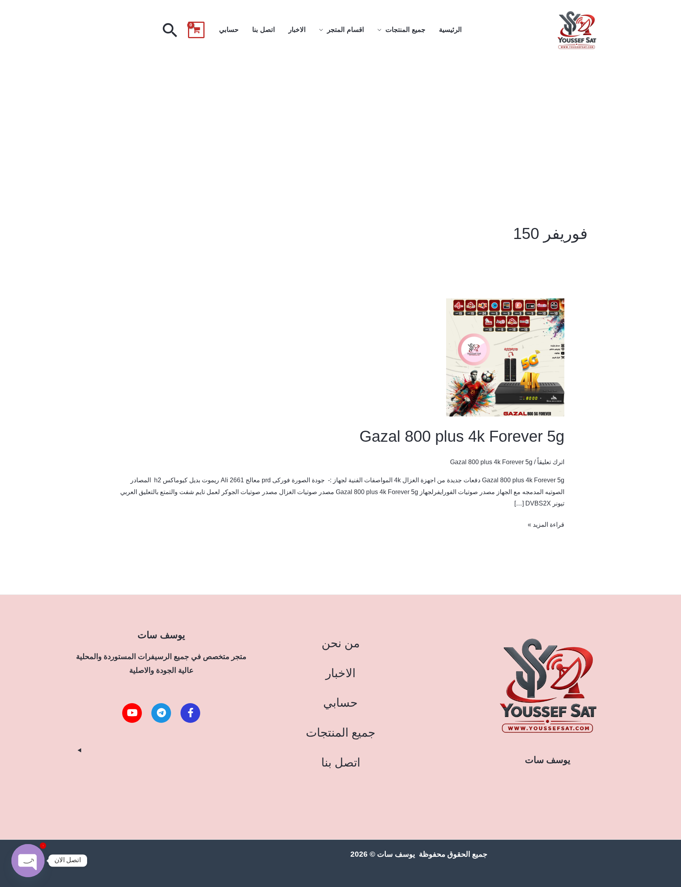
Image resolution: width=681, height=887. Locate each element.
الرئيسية (450, 29)
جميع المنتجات (405, 29)
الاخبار (297, 29)
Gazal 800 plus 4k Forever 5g (461, 436)
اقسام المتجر (345, 29)
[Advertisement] (340, 119)
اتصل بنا (263, 29)
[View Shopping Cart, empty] (196, 30)
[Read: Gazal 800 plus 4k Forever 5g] (505, 357)
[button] (170, 30)
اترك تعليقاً (550, 462)
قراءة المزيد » (546, 523)
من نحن (341, 643)
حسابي (229, 29)
